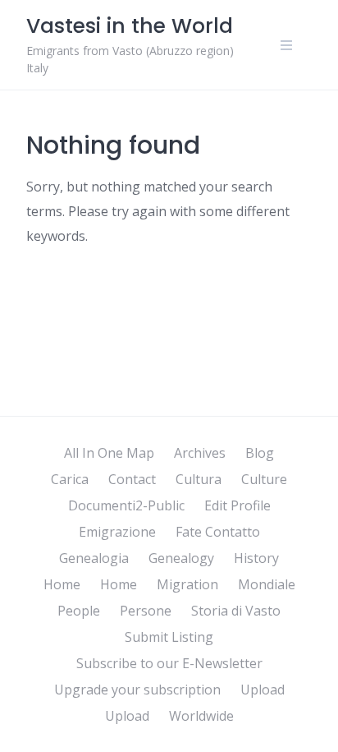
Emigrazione (117, 532)
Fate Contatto (218, 532)
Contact (132, 479)
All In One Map (109, 453)
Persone (145, 611)
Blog (259, 453)
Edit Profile (237, 505)
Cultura (199, 479)
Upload (262, 689)
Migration (187, 584)
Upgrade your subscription (137, 689)
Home (61, 584)
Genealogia (94, 558)
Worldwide (201, 716)
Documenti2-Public (126, 505)
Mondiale (266, 584)
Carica (70, 479)
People (78, 611)
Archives (200, 453)
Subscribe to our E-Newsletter (169, 663)
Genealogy (181, 558)
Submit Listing (169, 637)
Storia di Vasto (236, 611)
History (256, 558)
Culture (264, 479)
